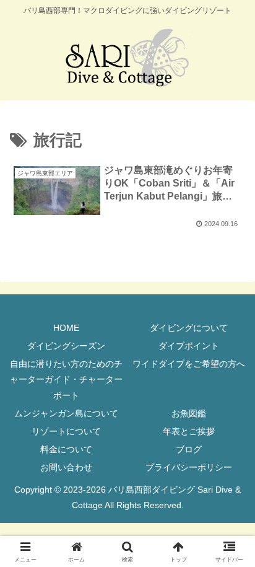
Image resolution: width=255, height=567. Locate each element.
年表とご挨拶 (189, 431)
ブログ (189, 449)
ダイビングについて (189, 328)
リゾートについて (66, 431)
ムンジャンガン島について (66, 413)
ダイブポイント (188, 346)
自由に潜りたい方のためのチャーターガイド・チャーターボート (66, 379)
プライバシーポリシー (188, 467)
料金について (66, 449)
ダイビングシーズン (66, 346)
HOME (66, 328)
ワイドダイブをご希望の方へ (188, 364)
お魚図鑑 (188, 413)
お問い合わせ (66, 467)
